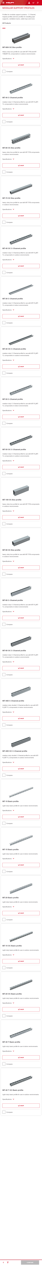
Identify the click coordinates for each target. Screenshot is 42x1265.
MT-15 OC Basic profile (12, 946)
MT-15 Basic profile (10, 849)
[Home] (10, 3)
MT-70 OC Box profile (11, 198)
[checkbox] (21, 71)
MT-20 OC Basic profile (12, 994)
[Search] (38, 3)
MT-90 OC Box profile (11, 550)
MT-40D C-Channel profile (13, 701)
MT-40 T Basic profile (11, 1042)
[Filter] (8, 1262)
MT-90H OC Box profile (12, 47)
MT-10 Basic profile (10, 801)
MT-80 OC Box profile (11, 148)
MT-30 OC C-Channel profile (14, 349)
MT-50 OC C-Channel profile (14, 449)
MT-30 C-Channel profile (12, 299)
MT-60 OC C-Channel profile (14, 650)
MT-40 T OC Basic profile (12, 1090)
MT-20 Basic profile (10, 897)
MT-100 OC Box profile (11, 500)
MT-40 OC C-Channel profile (14, 248)
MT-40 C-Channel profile (12, 97)
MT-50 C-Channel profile (12, 399)
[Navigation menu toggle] (3, 3)
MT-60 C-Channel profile (12, 600)
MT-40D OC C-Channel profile (14, 751)
